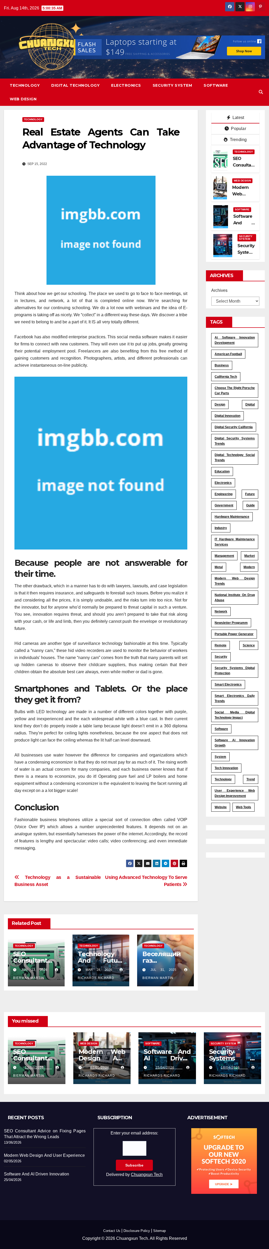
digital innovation (227, 416)
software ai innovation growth (235, 742)
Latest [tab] (237, 117)
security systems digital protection (235, 670)
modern (249, 567)
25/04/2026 (169, 1067)
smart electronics (228, 684)
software (221, 729)
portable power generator (234, 634)
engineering (223, 494)
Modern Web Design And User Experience (44, 1155)
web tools (243, 807)
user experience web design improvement (235, 793)
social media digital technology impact (235, 715)
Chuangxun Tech (147, 1174)
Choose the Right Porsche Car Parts (235, 390)
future (250, 494)
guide (250, 505)
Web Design (23, 99)
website (221, 807)
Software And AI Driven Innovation (167, 1058)
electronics (223, 483)
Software (216, 85)
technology (223, 779)
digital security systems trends (235, 441)
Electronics (126, 85)
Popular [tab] (238, 128)
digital (250, 404)
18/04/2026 (234, 1067)
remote (220, 645)
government (224, 505)
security (221, 657)
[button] (261, 92)
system (220, 757)
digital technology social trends (235, 457)
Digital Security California (234, 427)
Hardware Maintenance (232, 517)
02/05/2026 (103, 1067)
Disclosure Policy (136, 1231)
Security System (172, 85)
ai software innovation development (235, 340)
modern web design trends (235, 581)
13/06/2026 (38, 1067)
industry (221, 528)
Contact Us (111, 1231)
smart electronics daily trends (235, 698)
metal (219, 567)
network (221, 611)
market (249, 556)
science (249, 645)
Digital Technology (75, 85)
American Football (228, 354)
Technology (25, 85)
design (220, 404)
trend (250, 779)
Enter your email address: (134, 1154)
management (224, 556)
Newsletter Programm (231, 623)
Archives (219, 290)
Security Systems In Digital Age (232, 1058)
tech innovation (226, 768)
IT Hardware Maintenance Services (235, 541)
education (222, 471)
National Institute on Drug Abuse (235, 597)
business (222, 365)
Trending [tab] (238, 139)
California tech (226, 377)
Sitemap (159, 1231)
